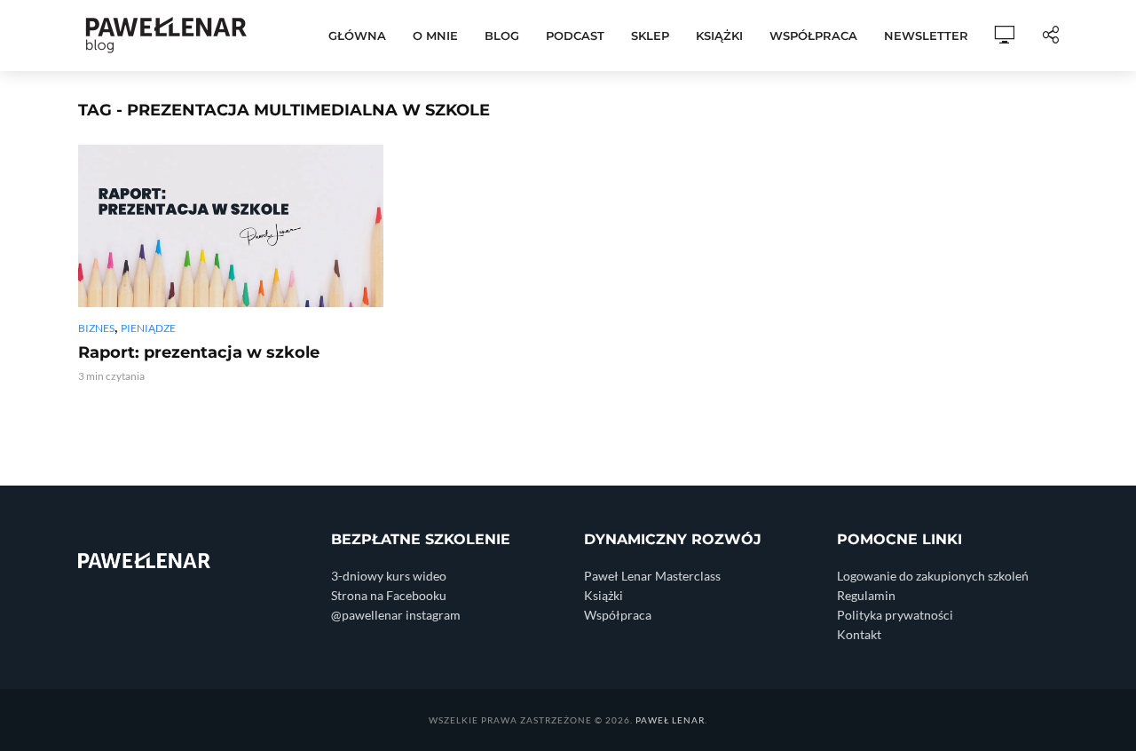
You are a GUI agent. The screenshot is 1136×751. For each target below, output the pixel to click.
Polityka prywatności (895, 614)
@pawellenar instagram (396, 614)
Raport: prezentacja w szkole (199, 352)
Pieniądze (148, 328)
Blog (502, 35)
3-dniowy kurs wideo (388, 575)
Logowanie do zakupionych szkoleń (933, 575)
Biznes (96, 328)
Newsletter (926, 35)
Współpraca (813, 35)
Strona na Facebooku (388, 595)
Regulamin (866, 595)
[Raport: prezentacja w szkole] (230, 226)
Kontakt (859, 634)
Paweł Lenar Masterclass (652, 575)
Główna (357, 35)
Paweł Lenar (670, 720)
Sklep (650, 35)
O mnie (435, 35)
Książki (719, 35)
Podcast (575, 35)
